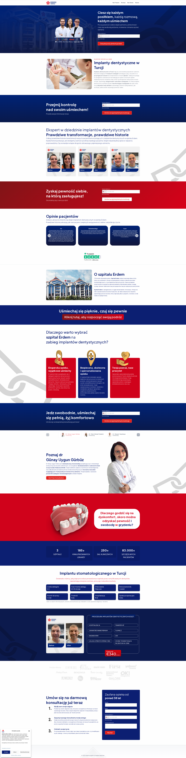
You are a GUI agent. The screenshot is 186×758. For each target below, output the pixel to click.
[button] (29, 731)
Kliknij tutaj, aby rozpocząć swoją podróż (93, 317)
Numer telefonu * (102, 33)
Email (106, 708)
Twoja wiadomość (109, 722)
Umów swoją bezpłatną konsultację (116, 113)
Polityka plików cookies (16, 755)
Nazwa (106, 702)
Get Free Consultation (56, 478)
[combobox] (100, 36)
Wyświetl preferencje (24, 752)
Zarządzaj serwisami (6, 748)
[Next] (138, 434)
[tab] (70, 435)
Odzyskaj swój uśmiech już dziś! (111, 43)
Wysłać (110, 733)
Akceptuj (6, 752)
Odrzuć (14, 752)
